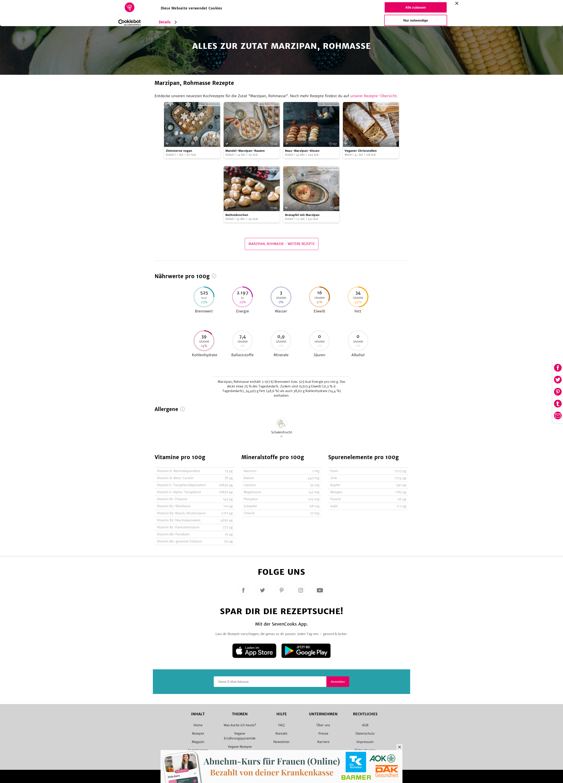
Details (165, 22)
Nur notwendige (415, 20)
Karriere (323, 742)
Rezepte (198, 734)
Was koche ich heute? (240, 725)
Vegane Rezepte (240, 747)
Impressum (365, 742)
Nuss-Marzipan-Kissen (302, 151)
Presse (323, 734)
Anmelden (338, 681)
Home (198, 725)
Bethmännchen (236, 215)
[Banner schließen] (456, 3)
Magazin (198, 742)
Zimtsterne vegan (179, 151)
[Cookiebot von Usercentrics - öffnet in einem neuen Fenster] (129, 22)
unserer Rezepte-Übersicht (373, 96)
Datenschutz (365, 734)
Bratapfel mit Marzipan (302, 215)
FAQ (281, 725)
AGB (365, 725)
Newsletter (281, 742)
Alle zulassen (415, 7)
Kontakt (281, 734)
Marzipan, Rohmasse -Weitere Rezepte (282, 244)
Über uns (323, 725)
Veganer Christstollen (361, 151)
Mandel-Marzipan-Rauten (245, 151)
